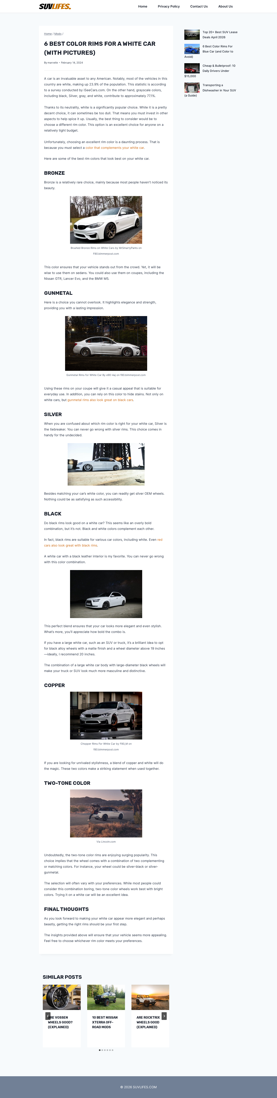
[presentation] (62, 997)
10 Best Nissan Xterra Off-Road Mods (105, 1022)
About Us (225, 6)
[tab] (100, 1050)
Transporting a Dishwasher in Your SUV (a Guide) (210, 90)
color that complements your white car (115, 148)
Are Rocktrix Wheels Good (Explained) (148, 1022)
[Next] (164, 1016)
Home (142, 6)
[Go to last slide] (47, 1016)
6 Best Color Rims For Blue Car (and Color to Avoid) (208, 51)
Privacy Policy (169, 6)
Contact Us (199, 6)
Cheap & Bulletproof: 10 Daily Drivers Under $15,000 (209, 71)
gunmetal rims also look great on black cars (100, 400)
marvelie (53, 62)
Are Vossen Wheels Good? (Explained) (60, 1022)
